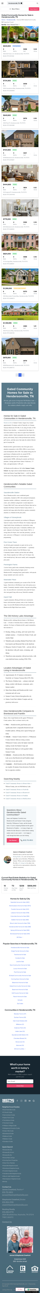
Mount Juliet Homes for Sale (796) (20, 923)
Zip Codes (20, 1003)
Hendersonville (8, 423)
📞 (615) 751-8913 (27, 840)
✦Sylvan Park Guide (8, 1117)
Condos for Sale (20, 958)
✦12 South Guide (7, 1112)
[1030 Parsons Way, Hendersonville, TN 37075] (20, 311)
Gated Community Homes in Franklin (17, 795)
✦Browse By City (7, 1149)
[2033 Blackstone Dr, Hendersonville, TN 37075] (20, 208)
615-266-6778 (7, 1212)
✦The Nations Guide (8, 1120)
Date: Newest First (12, 24)
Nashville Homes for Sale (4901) (20, 902)
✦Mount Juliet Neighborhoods (11, 1176)
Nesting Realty (17, 856)
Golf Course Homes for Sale (20, 993)
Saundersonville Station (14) (20, 1035)
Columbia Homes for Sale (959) (20, 916)
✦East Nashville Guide (8, 1109)
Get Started (12, 840)
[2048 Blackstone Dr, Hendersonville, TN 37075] (20, 138)
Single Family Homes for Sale (20, 951)
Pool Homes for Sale (20, 972)
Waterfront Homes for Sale (20, 982)
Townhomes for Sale (20, 954)
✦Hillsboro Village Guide (9, 1125)
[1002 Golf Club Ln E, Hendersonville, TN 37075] (20, 34)
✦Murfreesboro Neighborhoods (11, 1179)
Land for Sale (20, 961)
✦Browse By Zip (7, 1155)
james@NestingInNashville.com (15, 1195)
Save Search (34, 9)
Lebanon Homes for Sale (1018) (20, 912)
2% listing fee (22, 863)
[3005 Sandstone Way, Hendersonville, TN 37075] (20, 69)
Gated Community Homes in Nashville (17, 789)
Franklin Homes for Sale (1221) (20, 909)
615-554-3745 (7, 1202)
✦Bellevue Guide (7, 1136)
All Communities (19, 1049)
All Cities (19, 937)
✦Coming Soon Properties (10, 1160)
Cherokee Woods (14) (20, 1038)
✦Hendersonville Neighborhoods (11, 1173)
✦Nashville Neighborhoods (10, 1165)
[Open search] (31, 3)
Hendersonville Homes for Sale (20, 947)
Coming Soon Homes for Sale (20, 979)
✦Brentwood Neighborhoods (10, 1168)
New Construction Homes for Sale (20, 965)
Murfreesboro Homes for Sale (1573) (20, 905)
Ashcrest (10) (20, 1045)
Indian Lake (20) (20, 1031)
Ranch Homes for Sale (20, 996)
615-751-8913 (7, 1192)
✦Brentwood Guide (7, 1133)
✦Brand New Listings (8, 1157)
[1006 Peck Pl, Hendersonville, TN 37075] (20, 104)
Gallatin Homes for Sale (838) (20, 919)
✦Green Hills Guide (7, 1131)
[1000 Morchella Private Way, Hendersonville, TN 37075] (20, 277)
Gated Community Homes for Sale (20, 986)
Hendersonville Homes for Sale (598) (20, 926)
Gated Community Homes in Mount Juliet (18, 783)
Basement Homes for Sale (20, 989)
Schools (20, 1000)
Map (21, 1289)
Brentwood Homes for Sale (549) (20, 933)
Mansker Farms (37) (20, 1014)
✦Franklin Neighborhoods (9, 1171)
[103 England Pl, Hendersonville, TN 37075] (20, 173)
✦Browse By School (8, 1152)
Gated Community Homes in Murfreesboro (18, 799)
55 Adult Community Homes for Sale (20, 975)
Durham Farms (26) (20, 1017)
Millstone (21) (20, 1024)
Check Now (20, 1086)
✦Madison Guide (7, 1139)
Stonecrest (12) (20, 1042)
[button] (2, 3)
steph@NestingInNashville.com (15, 1205)
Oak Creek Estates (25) (20, 1021)
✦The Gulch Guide (7, 1123)
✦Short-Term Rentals (8, 1163)
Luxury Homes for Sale (20, 968)
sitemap (4, 1181)
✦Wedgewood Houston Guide (11, 1128)
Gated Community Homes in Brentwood (17, 792)
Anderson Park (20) (20, 1028)
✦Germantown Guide (8, 1115)
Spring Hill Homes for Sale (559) (20, 930)
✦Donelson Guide (7, 1141)
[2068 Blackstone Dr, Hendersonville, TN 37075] (20, 346)
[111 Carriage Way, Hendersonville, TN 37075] (20, 242)
